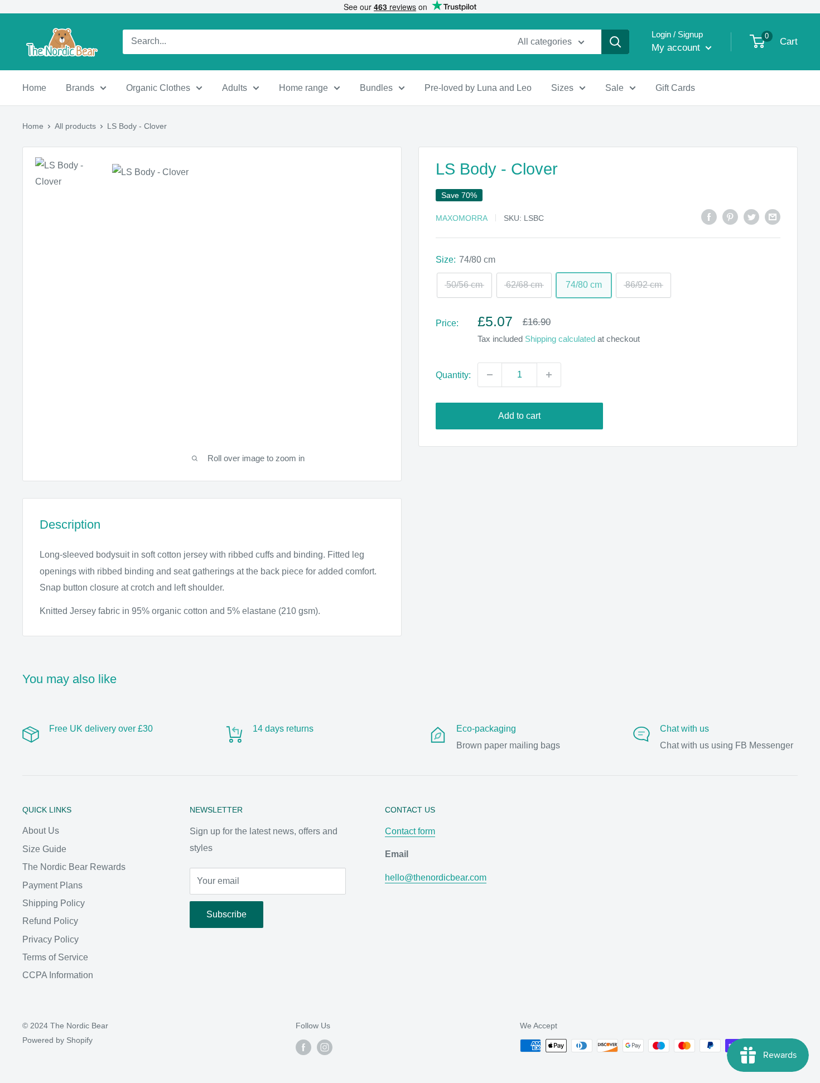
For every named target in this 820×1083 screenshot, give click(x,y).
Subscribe (226, 914)
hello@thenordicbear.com (435, 877)
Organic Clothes (158, 88)
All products (75, 126)
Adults (234, 88)
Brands (80, 88)
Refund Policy (50, 921)
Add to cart (519, 415)
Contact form (410, 831)
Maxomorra (462, 217)
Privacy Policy (50, 939)
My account (677, 47)
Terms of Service (55, 957)
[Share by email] (772, 216)
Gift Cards (675, 88)
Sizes (562, 88)
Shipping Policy (53, 903)
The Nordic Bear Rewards (74, 867)
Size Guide (44, 849)
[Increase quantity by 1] (549, 374)
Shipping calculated (560, 339)
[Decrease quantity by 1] (489, 374)
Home (34, 88)
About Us (40, 830)
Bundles (376, 88)
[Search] (615, 42)
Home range (303, 88)
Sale (614, 88)
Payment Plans (52, 885)
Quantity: (453, 374)
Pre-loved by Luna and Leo (478, 88)
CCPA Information (57, 975)
